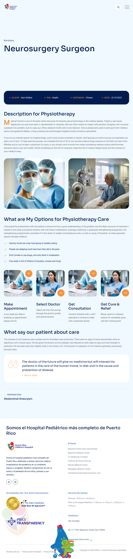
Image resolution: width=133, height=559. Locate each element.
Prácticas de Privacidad (31, 552)
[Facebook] (8, 482)
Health (55, 97)
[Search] (118, 7)
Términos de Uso (12, 552)
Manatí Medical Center (78, 465)
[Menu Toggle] (126, 7)
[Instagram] (15, 482)
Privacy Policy (49, 552)
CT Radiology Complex (78, 457)
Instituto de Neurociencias (79, 461)
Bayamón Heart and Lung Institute (82, 449)
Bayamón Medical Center (79, 453)
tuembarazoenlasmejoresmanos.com (84, 473)
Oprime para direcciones (78, 539)
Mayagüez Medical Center (79, 469)
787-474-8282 (73, 521)
